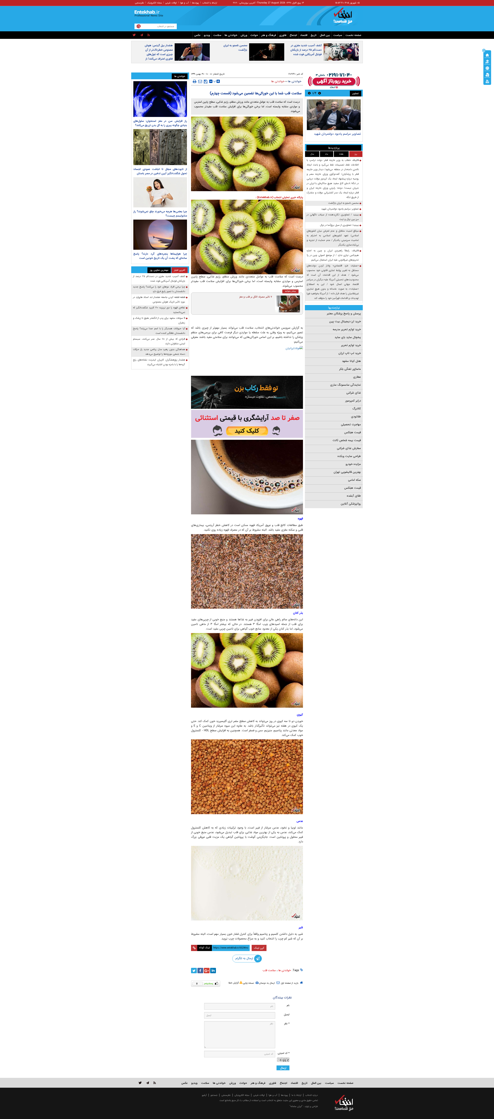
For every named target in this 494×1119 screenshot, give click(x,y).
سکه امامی (354, 480)
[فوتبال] (487, 68)
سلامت (217, 35)
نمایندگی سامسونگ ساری (345, 385)
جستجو (214, 1095)
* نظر (286, 1024)
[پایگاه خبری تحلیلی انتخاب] (346, 17)
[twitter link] (140, 1083)
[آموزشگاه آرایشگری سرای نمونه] (247, 424)
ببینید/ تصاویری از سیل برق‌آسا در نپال (339, 225)
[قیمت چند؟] (487, 61)
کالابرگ (356, 408)
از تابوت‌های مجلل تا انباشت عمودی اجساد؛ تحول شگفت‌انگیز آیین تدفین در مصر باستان (160, 171)
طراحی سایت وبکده (349, 456)
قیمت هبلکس (352, 432)
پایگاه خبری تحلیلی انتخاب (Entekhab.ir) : (279, 197)
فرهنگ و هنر (268, 35)
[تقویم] (487, 74)
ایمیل (286, 1014)
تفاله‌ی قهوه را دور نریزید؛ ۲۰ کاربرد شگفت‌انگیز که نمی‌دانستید (159, 310)
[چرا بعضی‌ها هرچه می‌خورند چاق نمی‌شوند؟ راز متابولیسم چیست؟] (160, 192)
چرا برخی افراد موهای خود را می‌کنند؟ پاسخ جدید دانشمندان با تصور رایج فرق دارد (159, 289)
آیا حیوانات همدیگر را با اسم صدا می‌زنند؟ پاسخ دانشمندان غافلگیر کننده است (159, 330)
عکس (197, 35)
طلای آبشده (354, 495)
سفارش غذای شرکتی (349, 448)
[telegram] (141, 35)
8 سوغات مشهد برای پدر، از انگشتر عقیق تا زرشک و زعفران (159, 320)
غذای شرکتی (353, 392)
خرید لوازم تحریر (351, 345)
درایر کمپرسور (353, 400)
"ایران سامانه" (296, 1106)
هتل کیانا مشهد (351, 361)
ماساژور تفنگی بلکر (350, 369)
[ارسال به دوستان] (200, 81)
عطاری (357, 377)
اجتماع (293, 35)
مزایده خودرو (353, 464)
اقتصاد (303, 35)
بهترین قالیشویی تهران (347, 472)
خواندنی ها (231, 35)
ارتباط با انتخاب (209, 3)
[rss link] (154, 1083)
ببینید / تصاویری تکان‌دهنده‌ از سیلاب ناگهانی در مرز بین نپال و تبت (333, 217)
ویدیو (207, 35)
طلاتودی (356, 416)
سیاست (337, 35)
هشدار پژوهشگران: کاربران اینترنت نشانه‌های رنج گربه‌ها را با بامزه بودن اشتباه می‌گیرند (159, 362)
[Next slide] (309, 93)
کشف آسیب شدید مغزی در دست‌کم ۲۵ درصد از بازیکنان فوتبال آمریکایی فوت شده (306, 49)
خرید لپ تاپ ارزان (349, 353)
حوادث (254, 35)
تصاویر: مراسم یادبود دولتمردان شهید (337, 133)
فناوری (282, 35)
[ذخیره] (205, 81)
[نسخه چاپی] (194, 81)
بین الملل (325, 35)
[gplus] (207, 970)
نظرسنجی (139, 3)
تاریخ (313, 35)
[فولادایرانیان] (247, 360)
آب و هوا (184, 3)
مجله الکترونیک (154, 3)
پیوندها (195, 3)
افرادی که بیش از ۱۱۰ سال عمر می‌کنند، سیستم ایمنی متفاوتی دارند (159, 341)
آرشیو (204, 1095)
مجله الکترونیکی (241, 1095)
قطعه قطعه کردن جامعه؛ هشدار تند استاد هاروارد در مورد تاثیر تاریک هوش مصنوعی (159, 299)
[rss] (148, 35)
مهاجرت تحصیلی (351, 424)
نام (288, 1005)
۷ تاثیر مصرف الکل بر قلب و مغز (255, 297)
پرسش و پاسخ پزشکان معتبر (344, 313)
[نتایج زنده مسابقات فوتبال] (487, 81)
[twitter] (134, 35)
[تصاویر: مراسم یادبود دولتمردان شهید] (334, 114)
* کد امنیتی (283, 1053)
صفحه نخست (353, 35)
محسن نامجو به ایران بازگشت (235, 47)
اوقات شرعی (171, 3)
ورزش (244, 35)
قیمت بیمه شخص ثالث (347, 440)
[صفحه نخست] (487, 55)
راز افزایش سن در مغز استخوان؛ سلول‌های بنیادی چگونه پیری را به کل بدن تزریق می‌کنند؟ (160, 123)
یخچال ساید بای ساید (348, 337)
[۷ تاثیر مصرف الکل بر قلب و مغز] (287, 304)
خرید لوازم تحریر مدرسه (347, 329)
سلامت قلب (269, 970)
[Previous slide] (319, 93)
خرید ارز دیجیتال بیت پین (345, 321)
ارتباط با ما (296, 1095)
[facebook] (200, 970)
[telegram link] (147, 1083)
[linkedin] (213, 970)
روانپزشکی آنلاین (351, 503)
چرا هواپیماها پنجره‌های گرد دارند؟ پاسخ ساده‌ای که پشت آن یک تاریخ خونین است (160, 256)
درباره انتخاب (311, 1095)
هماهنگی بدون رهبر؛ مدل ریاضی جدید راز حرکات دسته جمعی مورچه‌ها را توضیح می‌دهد (159, 351)
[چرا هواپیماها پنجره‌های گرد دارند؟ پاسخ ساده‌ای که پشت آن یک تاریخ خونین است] (160, 235)
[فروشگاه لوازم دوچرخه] (247, 392)
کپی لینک (259, 948)
